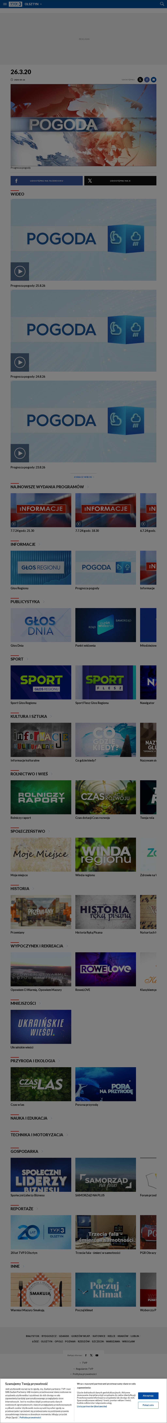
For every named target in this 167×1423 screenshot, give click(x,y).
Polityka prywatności (30, 1417)
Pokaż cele (148, 1405)
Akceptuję (148, 1395)
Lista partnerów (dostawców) (92, 1406)
